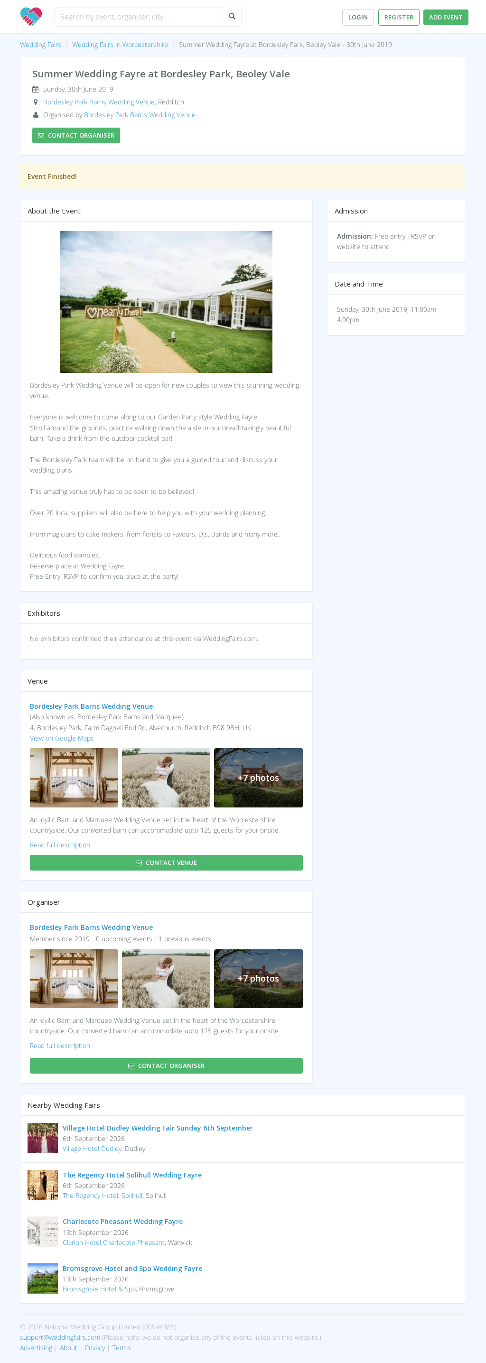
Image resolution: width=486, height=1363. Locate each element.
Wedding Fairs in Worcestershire (120, 44)
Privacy (95, 1347)
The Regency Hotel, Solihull (102, 1195)
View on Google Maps (62, 737)
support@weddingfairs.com (60, 1337)
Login (358, 17)
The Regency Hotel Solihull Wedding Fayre (132, 1174)
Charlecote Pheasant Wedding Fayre (123, 1221)
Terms (121, 1347)
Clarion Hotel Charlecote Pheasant (114, 1242)
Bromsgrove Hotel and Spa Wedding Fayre (132, 1268)
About (68, 1347)
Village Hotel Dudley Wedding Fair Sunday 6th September (158, 1127)
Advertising (36, 1347)
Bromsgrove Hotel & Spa (99, 1288)
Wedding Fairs (40, 44)
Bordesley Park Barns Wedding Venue (99, 101)
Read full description (60, 844)
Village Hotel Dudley (92, 1148)
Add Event (446, 17)
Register (398, 17)
